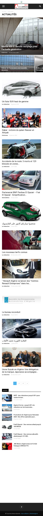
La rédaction (6, 104)
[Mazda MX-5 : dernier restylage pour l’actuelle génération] (21, 36)
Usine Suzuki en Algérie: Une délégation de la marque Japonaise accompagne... (20, 370)
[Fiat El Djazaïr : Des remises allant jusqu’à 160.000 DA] (7, 427)
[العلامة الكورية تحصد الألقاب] (21, 328)
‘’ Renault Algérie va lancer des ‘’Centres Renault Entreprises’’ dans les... (20, 282)
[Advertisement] (21, 474)
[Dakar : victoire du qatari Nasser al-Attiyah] (21, 118)
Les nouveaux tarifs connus (14, 252)
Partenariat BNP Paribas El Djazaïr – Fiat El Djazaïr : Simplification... (21, 193)
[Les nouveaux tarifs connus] (21, 240)
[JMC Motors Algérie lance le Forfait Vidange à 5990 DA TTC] (7, 446)
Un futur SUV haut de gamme (15, 101)
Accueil (4, 11)
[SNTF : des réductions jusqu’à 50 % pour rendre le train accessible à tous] (7, 398)
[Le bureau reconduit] (21, 300)
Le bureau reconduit (11, 312)
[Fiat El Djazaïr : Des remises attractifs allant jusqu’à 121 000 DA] (7, 436)
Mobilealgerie (34, 513)
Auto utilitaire (25, 513)
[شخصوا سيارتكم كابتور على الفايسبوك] (21, 211)
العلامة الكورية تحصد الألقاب (14, 341)
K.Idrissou (5, 52)
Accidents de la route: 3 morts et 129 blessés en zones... (19, 162)
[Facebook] (22, 507)
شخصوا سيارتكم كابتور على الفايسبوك (18, 223)
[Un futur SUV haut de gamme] (21, 89)
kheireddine (5, 197)
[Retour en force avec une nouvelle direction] (17, 68)
